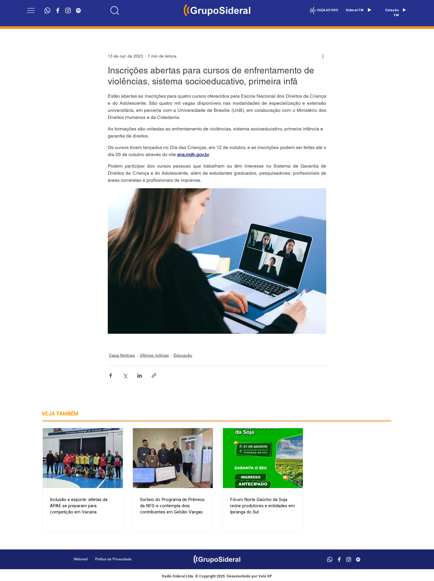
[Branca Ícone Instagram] (68, 10)
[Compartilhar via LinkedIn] (139, 375)
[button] (30, 10)
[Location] (115, 10)
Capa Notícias (122, 355)
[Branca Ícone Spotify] (78, 10)
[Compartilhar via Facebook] (110, 375)
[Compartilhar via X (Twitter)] (125, 375)
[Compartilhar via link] (154, 375)
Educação (183, 355)
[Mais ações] (322, 56)
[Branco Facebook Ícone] (57, 10)
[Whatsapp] (47, 10)
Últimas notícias (154, 355)
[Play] (369, 10)
